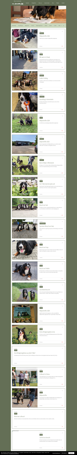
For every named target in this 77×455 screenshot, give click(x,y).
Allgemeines (27, 25)
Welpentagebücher (39, 25)
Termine (32, 25)
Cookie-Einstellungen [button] (56, 453)
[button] (63, 25)
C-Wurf (55, 25)
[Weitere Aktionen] (62, 31)
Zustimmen (71, 453)
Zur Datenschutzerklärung (14, 453)
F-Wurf (41, 181)
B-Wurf (50, 25)
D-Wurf (41, 54)
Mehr (59, 25)
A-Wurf (46, 25)
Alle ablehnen (64, 453)
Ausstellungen (20, 25)
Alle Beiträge (14, 25)
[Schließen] (75, 453)
